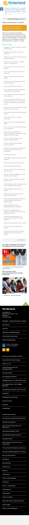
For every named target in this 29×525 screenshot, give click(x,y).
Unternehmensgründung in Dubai (10, 431)
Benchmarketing (6, 463)
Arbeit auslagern (6, 504)
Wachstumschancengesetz (9, 422)
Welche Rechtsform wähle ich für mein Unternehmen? (12, 443)
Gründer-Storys (6, 466)
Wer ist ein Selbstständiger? (9, 478)
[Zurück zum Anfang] (25, 304)
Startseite (7, 8)
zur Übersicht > (21, 240)
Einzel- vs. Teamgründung (8, 485)
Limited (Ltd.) (21, 19)
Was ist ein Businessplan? (8, 455)
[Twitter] (7, 349)
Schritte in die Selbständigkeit (9, 508)
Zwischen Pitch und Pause (9, 414)
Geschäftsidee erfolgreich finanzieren (11, 435)
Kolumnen (4, 470)
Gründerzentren (6, 493)
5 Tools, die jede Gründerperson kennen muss (14, 448)
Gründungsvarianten (7, 438)
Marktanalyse (5, 459)
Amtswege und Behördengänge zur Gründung (13, 451)
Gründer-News (6, 474)
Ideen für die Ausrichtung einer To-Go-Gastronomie (12, 426)
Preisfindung (5, 482)
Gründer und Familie (7, 497)
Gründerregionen (6, 489)
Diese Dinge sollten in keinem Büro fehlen (13, 501)
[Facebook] (3, 349)
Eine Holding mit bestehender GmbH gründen (13, 418)
